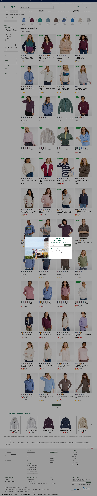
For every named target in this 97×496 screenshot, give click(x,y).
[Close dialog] (70, 238)
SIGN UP (67, 245)
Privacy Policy (60, 252)
